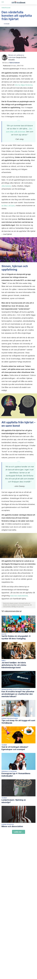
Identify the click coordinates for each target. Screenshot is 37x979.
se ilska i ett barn (8, 206)
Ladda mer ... (18, 832)
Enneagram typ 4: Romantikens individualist (16, 774)
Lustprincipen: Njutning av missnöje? (14, 801)
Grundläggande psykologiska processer (16, 689)
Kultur (4, 634)
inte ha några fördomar (24, 85)
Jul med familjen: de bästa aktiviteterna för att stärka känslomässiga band (14, 665)
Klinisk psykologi (8, 824)
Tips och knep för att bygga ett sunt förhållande (18, 721)
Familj (4, 660)
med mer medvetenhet (19, 596)
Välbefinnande (6, 7)
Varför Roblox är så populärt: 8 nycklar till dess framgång (16, 637)
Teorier (4, 745)
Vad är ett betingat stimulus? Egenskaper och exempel (15, 748)
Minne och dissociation (12, 826)
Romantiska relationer (10, 718)
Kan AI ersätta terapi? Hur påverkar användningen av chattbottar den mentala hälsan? (18, 694)
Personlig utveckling (9, 771)
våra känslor (6, 186)
